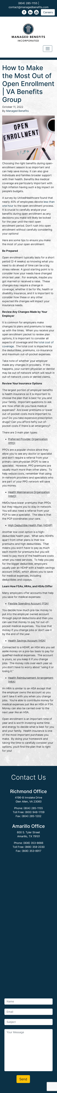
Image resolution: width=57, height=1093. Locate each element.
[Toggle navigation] (47, 48)
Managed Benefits (17, 110)
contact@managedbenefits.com (29, 7)
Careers (48, 12)
